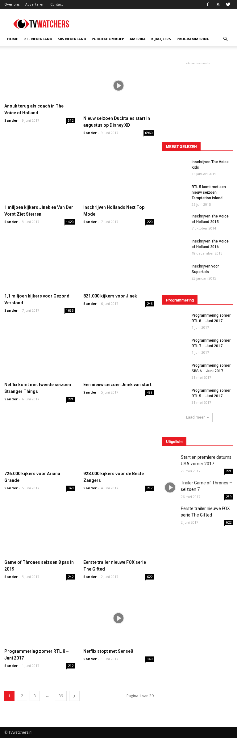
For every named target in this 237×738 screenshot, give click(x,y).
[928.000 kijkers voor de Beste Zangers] (118, 440)
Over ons (11, 4)
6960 (148, 133)
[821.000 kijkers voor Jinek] (118, 263)
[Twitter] (228, 4)
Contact (56, 4)
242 (70, 577)
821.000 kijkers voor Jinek (110, 295)
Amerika (138, 38)
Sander (11, 120)
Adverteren (34, 4)
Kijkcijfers (161, 38)
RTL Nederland (37, 38)
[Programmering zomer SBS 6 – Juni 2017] (174, 371)
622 (149, 577)
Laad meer (195, 417)
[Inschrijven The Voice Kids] (174, 167)
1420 (69, 222)
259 (228, 497)
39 (61, 695)
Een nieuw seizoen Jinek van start (117, 384)
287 (149, 488)
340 (70, 488)
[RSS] (217, 4)
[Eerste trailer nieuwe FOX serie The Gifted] (118, 529)
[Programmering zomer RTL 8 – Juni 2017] (39, 618)
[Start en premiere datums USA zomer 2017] (170, 462)
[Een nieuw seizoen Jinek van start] (118, 351)
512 (70, 120)
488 (149, 392)
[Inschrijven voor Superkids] (174, 272)
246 (149, 304)
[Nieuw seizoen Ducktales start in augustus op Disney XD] (118, 85)
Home (12, 38)
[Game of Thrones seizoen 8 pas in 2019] (39, 529)
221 (70, 399)
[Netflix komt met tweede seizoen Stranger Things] (39, 351)
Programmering (193, 38)
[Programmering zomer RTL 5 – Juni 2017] (174, 396)
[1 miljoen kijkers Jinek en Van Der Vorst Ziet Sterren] (39, 174)
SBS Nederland (72, 38)
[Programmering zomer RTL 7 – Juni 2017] (174, 346)
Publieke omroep (108, 38)
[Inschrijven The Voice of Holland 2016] (174, 245)
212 (70, 666)
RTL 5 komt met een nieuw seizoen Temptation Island (209, 192)
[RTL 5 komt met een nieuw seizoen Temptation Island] (174, 191)
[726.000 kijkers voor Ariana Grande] (39, 440)
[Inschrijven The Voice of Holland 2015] (174, 222)
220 (149, 222)
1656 (69, 310)
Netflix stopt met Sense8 (108, 651)
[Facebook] (207, 4)
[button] (225, 39)
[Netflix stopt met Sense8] (118, 618)
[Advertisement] (160, 22)
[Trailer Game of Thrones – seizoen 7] (170, 487)
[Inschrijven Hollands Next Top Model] (118, 174)
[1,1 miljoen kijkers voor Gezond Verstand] (39, 263)
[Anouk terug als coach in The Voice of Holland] (39, 79)
